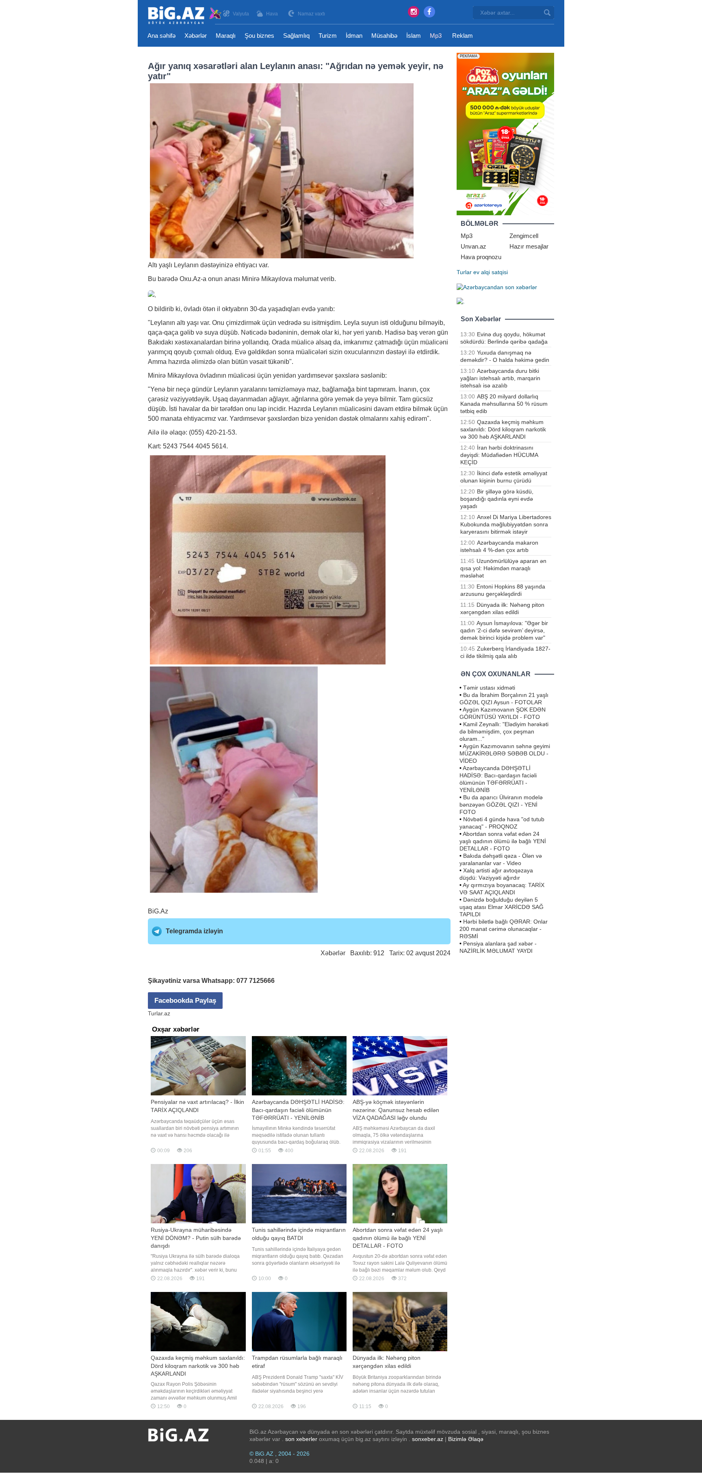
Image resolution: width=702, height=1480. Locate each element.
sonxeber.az (427, 1439)
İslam (413, 35)
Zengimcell (523, 235)
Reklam (462, 35)
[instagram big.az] (413, 11)
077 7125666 (255, 980)
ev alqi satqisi (490, 272)
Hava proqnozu (481, 256)
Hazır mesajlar (528, 246)
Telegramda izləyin (194, 931)
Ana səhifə (161, 35)
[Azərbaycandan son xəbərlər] (497, 286)
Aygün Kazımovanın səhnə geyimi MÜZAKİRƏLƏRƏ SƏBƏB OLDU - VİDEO (504, 753)
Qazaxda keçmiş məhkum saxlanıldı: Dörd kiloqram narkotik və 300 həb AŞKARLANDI (503, 429)
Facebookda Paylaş (185, 1000)
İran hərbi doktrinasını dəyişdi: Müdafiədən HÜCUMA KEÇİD (499, 454)
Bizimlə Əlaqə (465, 1439)
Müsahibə (384, 35)
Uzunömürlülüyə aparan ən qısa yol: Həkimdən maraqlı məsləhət (503, 568)
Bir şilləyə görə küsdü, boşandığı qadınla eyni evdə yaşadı (496, 498)
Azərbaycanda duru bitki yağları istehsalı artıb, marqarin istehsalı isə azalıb (500, 378)
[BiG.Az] (185, 15)
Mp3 (436, 35)
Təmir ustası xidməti (489, 687)
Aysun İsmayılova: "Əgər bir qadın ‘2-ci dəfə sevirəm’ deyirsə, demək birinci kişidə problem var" (504, 630)
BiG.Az (158, 911)
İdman (354, 35)
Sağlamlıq (296, 35)
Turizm (327, 35)
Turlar (464, 272)
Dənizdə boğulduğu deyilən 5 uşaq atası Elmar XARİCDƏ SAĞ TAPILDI (501, 906)
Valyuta (241, 14)
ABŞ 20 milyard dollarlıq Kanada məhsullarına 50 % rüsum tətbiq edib (504, 403)
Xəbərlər (195, 35)
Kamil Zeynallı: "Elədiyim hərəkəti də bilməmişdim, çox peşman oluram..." (503, 731)
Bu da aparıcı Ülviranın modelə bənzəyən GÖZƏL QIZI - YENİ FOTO (501, 804)
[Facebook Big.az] (429, 11)
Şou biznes (259, 35)
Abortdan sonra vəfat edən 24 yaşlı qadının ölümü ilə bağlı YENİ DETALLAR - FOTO (502, 841)
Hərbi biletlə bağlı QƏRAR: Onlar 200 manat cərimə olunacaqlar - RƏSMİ (503, 928)
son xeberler (301, 1439)
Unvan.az (473, 246)
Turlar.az (159, 1013)
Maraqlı (226, 35)
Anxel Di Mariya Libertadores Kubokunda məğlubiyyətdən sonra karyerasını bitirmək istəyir (505, 524)
